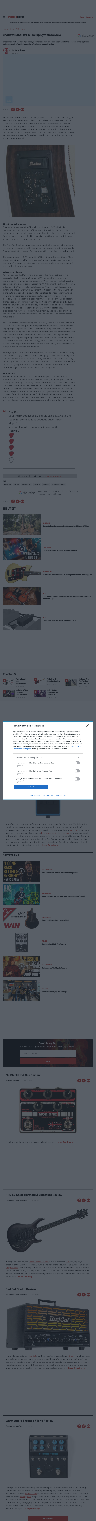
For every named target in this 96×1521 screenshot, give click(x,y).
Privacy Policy (61, 795)
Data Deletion (35, 795)
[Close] (88, 726)
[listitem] (48, 757)
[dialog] (48, 760)
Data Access (48, 795)
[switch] (77, 762)
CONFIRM (31, 787)
